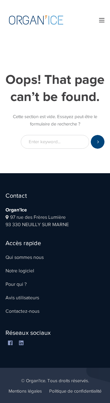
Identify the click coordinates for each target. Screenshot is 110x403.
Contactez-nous (22, 311)
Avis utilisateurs (22, 297)
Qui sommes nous (25, 257)
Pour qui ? (16, 284)
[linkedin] (21, 343)
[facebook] (10, 343)
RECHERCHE (98, 142)
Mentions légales (25, 391)
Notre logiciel (20, 271)
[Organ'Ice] (36, 19)
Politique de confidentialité (75, 391)
